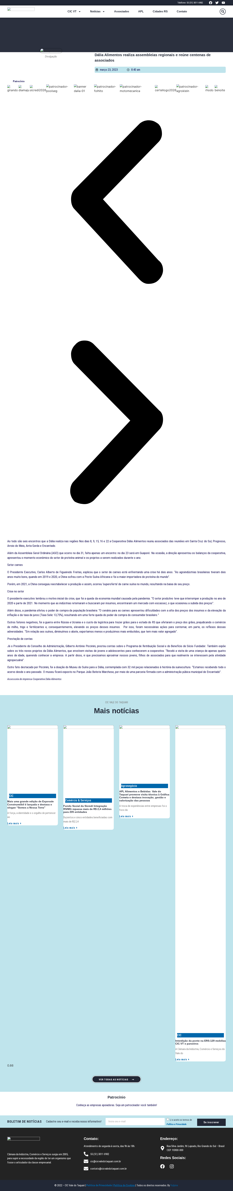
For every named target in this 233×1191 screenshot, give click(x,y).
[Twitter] (217, 2)
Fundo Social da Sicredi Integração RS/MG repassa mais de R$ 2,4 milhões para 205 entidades (87, 809)
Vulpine (174, 1185)
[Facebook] (210, 2)
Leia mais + (14, 823)
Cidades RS (160, 11)
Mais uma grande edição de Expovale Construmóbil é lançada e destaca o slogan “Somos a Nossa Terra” (30, 804)
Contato (182, 11)
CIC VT (72, 11)
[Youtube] (223, 2)
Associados (121, 11)
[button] (223, 12)
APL (141, 11)
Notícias (95, 11)
